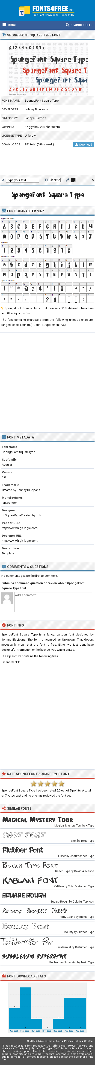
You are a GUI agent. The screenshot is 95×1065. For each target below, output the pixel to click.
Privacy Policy (72, 1041)
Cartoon (41, 118)
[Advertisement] (47, 162)
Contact (88, 1041)
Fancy (29, 118)
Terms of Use (53, 1041)
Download (85, 144)
